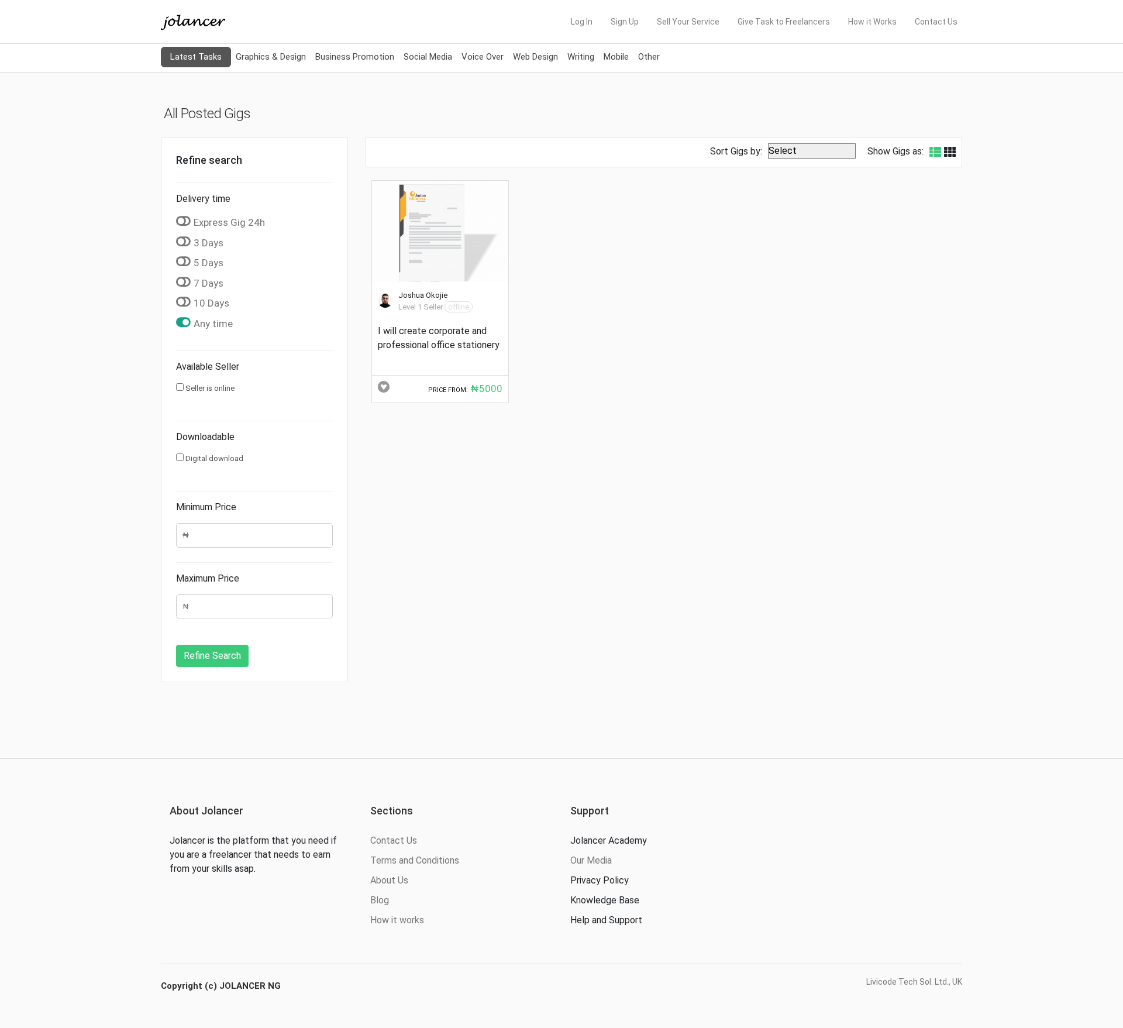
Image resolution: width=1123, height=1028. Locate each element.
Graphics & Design (271, 56)
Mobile (616, 56)
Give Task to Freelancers (784, 21)
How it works (397, 920)
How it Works (872, 21)
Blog (379, 900)
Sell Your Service (688, 21)
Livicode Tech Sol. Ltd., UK (914, 981)
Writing (580, 56)
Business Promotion (354, 56)
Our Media (591, 860)
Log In (581, 21)
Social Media (428, 56)
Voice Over (482, 56)
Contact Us (936, 21)
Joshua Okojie (422, 295)
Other (649, 56)
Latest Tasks (196, 56)
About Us (389, 880)
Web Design (535, 56)
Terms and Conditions (414, 860)
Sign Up (625, 21)
